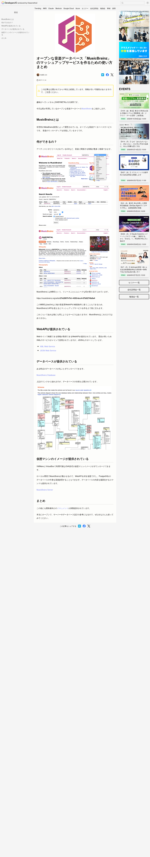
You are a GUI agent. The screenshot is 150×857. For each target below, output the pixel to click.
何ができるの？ (7, 22)
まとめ (3, 38)
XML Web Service (47, 346)
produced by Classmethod (27, 3)
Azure (78, 8)
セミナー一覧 (134, 282)
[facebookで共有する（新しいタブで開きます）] (107, 74)
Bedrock (59, 8)
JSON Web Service (48, 350)
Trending (38, 8)
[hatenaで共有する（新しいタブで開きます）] (102, 74)
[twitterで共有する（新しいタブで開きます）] (112, 74)
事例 (108, 8)
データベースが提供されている (12, 29)
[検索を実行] (122, 3)
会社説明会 (94, 8)
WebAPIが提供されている (11, 26)
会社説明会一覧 (134, 289)
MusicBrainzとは (7, 19)
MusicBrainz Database (46, 375)
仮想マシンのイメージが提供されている (15, 33)
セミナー (85, 8)
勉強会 (102, 8)
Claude (51, 8)
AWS (45, 8)
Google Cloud (69, 8)
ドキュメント (62, 508)
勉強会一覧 (134, 296)
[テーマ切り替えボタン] (147, 2)
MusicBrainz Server (45, 489)
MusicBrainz (87, 108)
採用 (114, 8)
